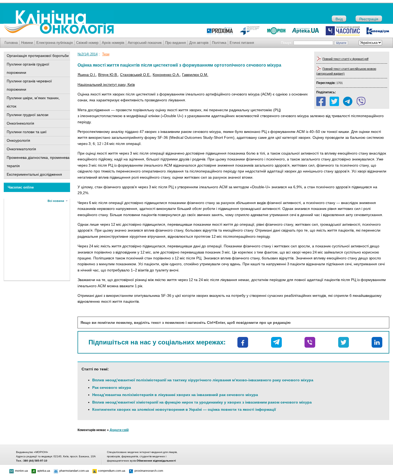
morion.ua (21, 470)
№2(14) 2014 (88, 54)
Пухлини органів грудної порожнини (28, 68)
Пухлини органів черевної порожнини (29, 85)
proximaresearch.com (148, 470)
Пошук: (286, 43)
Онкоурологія (18, 140)
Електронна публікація (54, 43)
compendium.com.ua (111, 470)
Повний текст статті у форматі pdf (345, 58)
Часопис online (21, 187)
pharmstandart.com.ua (74, 470)
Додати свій (119, 430)
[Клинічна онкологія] (58, 32)
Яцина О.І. (87, 74)
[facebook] (321, 101)
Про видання (175, 43)
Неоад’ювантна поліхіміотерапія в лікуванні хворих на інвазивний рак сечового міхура (175, 395)
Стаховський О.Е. (135, 74)
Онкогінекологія (20, 123)
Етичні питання (242, 43)
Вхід (339, 19)
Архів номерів (113, 43)
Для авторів (199, 43)
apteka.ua (43, 470)
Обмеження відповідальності (156, 460)
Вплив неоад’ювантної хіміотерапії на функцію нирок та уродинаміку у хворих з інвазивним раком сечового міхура (202, 402)
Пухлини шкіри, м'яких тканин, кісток (33, 102)
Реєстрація (368, 19)
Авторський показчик (145, 43)
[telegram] (347, 101)
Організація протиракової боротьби (38, 55)
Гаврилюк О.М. (195, 74)
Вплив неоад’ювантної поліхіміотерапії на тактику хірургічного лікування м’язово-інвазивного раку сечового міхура (202, 380)
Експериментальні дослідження (34, 174)
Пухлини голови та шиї (27, 132)
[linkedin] (377, 342)
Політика (219, 43)
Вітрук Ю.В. (108, 74)
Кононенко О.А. (166, 74)
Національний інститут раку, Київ (106, 84)
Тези (105, 54)
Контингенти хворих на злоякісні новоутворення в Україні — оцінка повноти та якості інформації (184, 409)
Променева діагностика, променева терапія (38, 161)
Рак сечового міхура (111, 387)
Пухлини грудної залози (27, 115)
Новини (27, 43)
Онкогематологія (21, 149)
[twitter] (334, 101)
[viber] (361, 101)
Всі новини (56, 200)
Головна (11, 43)
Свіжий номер (87, 43)
